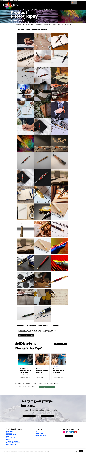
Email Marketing (11, 434)
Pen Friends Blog (11, 444)
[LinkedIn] (72, 432)
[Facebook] (67, 432)
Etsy (7, 436)
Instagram (38, 366)
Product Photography (23, 366)
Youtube (9, 433)
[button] (56, 24)
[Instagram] (64, 432)
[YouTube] (75, 432)
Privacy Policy (46, 451)
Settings (75, 451)
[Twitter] (70, 432)
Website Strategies (12, 441)
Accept (81, 451)
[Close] (84, 451)
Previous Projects (40, 435)
